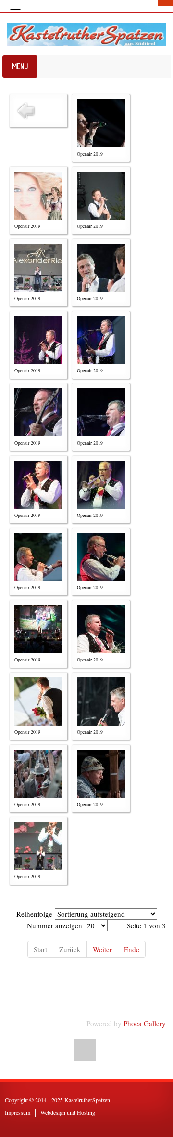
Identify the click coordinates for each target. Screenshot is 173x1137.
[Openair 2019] (101, 123)
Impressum (17, 1112)
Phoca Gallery (145, 1023)
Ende (131, 949)
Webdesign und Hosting (67, 1112)
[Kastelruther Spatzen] (86, 34)
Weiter (102, 949)
